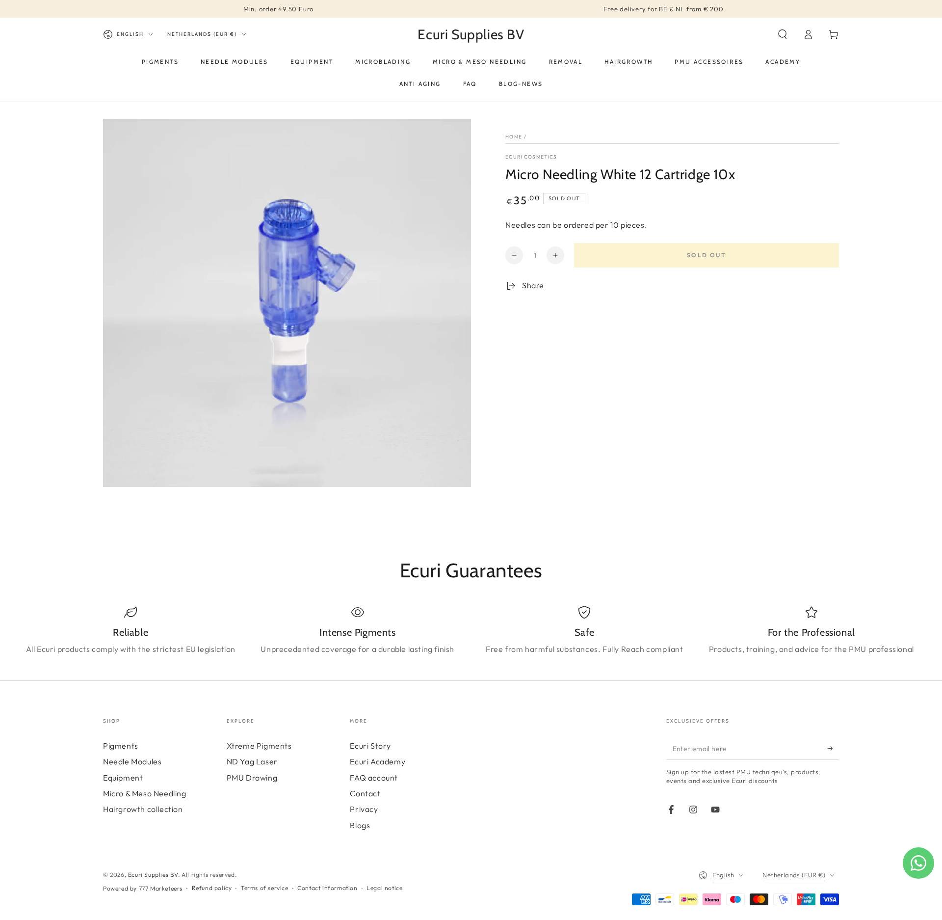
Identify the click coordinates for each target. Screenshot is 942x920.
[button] (782, 34)
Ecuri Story (370, 746)
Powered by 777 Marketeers (143, 888)
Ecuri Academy (377, 761)
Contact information (327, 888)
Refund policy (212, 888)
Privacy (364, 809)
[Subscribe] (833, 748)
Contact (365, 793)
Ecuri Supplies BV (153, 874)
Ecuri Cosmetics (531, 157)
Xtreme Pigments (259, 746)
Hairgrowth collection (143, 809)
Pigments (120, 746)
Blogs (360, 825)
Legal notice (384, 888)
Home (513, 137)
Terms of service (264, 888)
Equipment (123, 778)
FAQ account (374, 778)
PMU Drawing (252, 778)
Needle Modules (132, 761)
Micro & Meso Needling (144, 793)
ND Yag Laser (252, 761)
